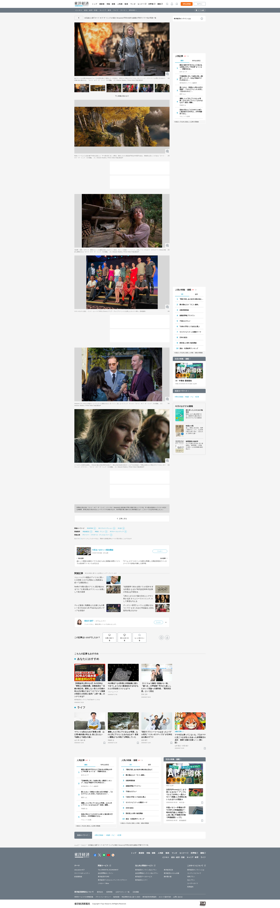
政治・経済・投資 (90, 10)
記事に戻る (78, 18)
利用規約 (190, 887)
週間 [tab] (196, 294)
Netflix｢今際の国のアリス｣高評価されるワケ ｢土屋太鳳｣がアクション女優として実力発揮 (89, 589)
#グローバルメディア (117, 531)
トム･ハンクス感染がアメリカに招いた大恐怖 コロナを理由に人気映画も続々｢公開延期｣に (88, 580)
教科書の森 (168, 876)
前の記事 (81, 558)
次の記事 (163, 558)
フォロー (159, 551)
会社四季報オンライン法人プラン (146, 873)
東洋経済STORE (103, 876)
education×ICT (79, 870)
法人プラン (191, 880)
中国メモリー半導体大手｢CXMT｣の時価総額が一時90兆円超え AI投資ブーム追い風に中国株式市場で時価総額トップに (176, 812)
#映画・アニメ (99, 531)
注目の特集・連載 (182, 359)
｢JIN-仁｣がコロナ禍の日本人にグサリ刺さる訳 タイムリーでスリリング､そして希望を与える (138, 598)
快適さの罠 (190, 426)
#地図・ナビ (189, 397)
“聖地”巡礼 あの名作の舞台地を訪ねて (191, 299)
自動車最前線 (184, 310)
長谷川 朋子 (89, 621)
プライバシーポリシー (103, 897)
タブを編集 (201, 10)
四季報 (151, 4)
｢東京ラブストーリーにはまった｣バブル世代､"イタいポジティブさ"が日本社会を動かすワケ (156, 734)
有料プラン (191, 876)
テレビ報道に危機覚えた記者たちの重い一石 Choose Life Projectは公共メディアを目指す (89, 607)
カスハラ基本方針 (165, 897)
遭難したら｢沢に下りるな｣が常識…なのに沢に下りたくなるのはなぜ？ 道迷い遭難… (191, 100)
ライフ (115, 10)
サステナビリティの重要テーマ (190, 332)
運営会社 (100, 892)
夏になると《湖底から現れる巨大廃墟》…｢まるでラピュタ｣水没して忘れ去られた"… (191, 89)
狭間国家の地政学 (192, 441)
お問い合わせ (178, 897)
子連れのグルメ (185, 321)
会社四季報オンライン (105, 873)
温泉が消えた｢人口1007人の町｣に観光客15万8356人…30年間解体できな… (191, 111)
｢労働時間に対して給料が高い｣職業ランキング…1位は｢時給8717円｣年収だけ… (191, 78)
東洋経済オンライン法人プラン (146, 870)
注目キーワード (181, 391)
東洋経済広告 (168, 870)
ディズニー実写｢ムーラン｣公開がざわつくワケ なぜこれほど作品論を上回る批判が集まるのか (138, 607)
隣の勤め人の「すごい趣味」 (190, 304)
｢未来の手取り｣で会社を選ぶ (190, 326)
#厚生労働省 (179, 397)
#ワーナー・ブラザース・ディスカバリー (96, 535)
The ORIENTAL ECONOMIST (108, 870)
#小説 (120, 528)
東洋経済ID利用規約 (149, 897)
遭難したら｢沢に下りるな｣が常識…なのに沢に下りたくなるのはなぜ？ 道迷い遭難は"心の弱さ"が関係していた (123, 734)
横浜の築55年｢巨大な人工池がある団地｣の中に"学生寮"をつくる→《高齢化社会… (191, 67)
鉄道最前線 (78, 876)
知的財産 (116, 897)
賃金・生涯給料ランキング (189, 348)
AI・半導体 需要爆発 (183, 381)
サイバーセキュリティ (82, 873)
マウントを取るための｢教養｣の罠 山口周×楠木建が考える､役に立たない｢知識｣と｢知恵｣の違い (89, 734)
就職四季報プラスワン (187, 315)
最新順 (102, 4)
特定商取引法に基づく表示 (131, 897)
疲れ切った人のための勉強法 (194, 411)
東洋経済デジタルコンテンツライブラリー (112, 880)
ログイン (199, 4)
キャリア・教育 (105, 10)
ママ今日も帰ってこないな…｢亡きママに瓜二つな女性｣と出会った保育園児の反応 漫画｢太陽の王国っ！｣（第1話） (190, 738)
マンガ (133, 4)
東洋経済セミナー (141, 880)
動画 (126, 4)
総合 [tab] (182, 60)
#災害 (197, 397)
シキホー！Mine (103, 883)
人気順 (120, 4)
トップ (94, 4)
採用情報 (109, 892)
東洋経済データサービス (143, 876)
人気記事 (179, 56)
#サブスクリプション (105, 528)
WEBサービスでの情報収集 (83, 897)
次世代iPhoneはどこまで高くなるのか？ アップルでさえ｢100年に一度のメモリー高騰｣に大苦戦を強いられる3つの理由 (176, 794)
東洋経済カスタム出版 (171, 873)
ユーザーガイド (192, 883)
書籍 (159, 4)
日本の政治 (183, 337)
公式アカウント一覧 (123, 892)
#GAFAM (90, 528)
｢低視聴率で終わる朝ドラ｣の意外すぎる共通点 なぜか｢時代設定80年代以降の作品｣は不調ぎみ (138, 589)
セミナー (141, 4)
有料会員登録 (187, 4)
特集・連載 (111, 4)
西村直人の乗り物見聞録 (188, 343)
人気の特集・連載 (183, 290)
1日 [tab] (182, 294)
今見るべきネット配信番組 (102, 550)
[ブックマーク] (161, 637)
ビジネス (78, 10)
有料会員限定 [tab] (196, 60)
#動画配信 (86, 531)
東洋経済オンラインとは (182, 18)
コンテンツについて (194, 873)
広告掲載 (136, 892)
